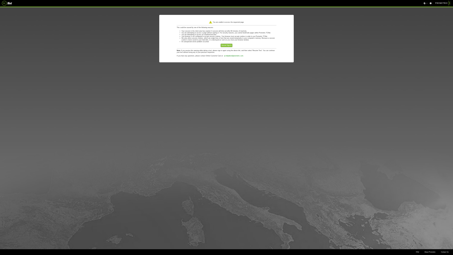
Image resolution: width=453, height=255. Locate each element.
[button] (226, 45)
